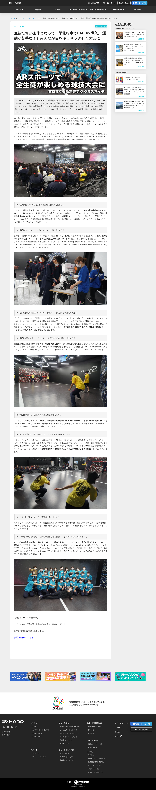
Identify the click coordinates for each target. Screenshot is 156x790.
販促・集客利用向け (66, 750)
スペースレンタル (121, 723)
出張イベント (64, 743)
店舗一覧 (38, 10)
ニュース (58, 10)
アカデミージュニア (38, 757)
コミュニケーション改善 (68, 730)
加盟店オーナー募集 (95, 744)
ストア (117, 736)
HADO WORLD (36, 737)
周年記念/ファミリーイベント (70, 733)
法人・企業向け (65, 723)
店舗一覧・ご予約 (140, 3)
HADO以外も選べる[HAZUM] (70, 726)
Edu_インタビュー (34, 18)
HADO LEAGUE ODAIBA (96, 762)
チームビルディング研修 (68, 737)
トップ (12, 18)
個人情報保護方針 (78, 784)
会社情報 (5, 732)
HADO (33, 726)
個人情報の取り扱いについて (78, 786)
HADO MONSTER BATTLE (40, 730)
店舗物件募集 (92, 747)
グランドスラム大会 (95, 765)
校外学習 (91, 733)
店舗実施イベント (66, 740)
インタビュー (99, 26)
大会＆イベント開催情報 (96, 758)
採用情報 (5, 735)
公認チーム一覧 (93, 769)
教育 (105, 26)
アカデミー (35, 753)
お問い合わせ (124, 3)
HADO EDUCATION (94, 726)
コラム (117, 732)
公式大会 (91, 755)
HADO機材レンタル (66, 757)
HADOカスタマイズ (66, 760)
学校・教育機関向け (94, 723)
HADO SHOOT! (36, 733)
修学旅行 (91, 730)
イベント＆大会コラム (95, 772)
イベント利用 (64, 753)
